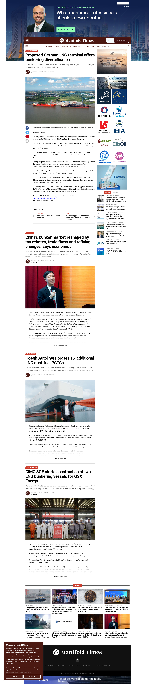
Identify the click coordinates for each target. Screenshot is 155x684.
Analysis (64, 46)
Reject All (14, 676)
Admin (35, 72)
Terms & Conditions (25, 672)
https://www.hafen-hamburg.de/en (45, 198)
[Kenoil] (104, 118)
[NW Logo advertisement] (119, 163)
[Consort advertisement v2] (112, 73)
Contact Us (106, 665)
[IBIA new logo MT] (119, 133)
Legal (57, 46)
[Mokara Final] (119, 103)
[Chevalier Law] (104, 103)
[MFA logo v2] (104, 163)
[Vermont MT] (104, 133)
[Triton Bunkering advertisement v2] (112, 89)
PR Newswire (60, 665)
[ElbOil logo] (119, 148)
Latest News (49, 665)
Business (49, 46)
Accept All (32, 676)
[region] (23, 661)
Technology (90, 46)
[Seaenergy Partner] (119, 118)
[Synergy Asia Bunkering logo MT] (104, 148)
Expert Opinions (103, 46)
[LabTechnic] (112, 189)
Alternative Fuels (76, 46)
